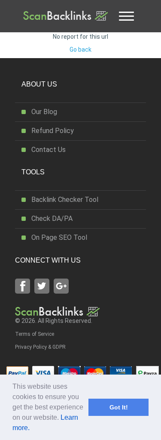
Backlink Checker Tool (64, 199)
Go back (80, 49)
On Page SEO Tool (59, 237)
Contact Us (48, 150)
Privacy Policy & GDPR (40, 347)
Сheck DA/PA (52, 218)
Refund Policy (52, 131)
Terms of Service (34, 334)
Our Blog (44, 112)
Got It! (118, 407)
